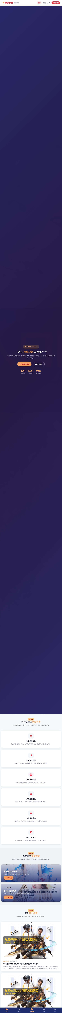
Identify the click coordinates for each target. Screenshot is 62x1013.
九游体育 (12, 2)
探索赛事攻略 (25, 364)
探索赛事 (56, 3)
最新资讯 (39, 364)
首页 (39, 3)
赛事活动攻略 (46, 3)
